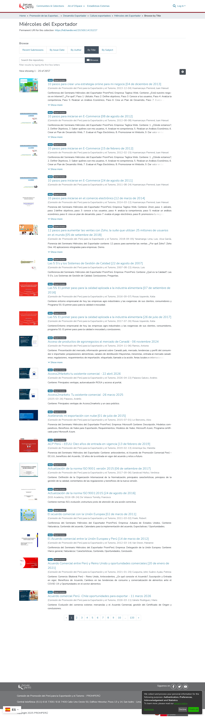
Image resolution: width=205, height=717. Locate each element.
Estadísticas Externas (98, 6)
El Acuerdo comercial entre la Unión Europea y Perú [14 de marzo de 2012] (98, 539)
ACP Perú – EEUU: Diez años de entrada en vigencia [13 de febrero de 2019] (99, 444)
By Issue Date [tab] (57, 50)
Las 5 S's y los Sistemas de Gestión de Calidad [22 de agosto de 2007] (95, 263)
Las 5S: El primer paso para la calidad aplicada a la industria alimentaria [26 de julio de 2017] (109, 317)
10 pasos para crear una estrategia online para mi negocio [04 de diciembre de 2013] (104, 84)
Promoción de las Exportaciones (44, 15)
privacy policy (180, 703)
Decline (182, 709)
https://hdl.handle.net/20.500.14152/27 (76, 30)
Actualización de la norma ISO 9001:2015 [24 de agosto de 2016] (92, 493)
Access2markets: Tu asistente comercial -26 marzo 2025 (85, 395)
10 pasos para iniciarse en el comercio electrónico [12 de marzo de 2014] (96, 198)
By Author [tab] (76, 50)
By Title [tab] (91, 50)
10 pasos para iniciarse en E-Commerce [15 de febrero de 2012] (90, 148)
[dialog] (172, 702)
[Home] (26, 6)
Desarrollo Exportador (74, 15)
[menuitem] (76, 6)
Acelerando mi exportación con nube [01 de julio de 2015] (87, 416)
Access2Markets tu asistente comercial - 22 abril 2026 (84, 374)
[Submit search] (174, 6)
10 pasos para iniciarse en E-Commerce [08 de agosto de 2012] (90, 116)
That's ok (193, 709)
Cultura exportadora (100, 15)
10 (119, 617)
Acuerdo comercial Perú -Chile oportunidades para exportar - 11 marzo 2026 (99, 596)
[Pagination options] (182, 72)
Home (22, 15)
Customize (149, 709)
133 (132, 617)
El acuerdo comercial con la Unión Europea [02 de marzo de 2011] (92, 514)
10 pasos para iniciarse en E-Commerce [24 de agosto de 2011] (90, 180)
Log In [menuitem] (180, 6)
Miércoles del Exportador (127, 15)
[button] (55, 105)
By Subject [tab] (107, 50)
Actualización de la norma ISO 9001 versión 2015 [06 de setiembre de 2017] (99, 468)
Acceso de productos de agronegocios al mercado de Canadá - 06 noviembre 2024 (103, 342)
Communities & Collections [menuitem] (50, 6)
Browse (93, 60)
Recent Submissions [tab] (33, 50)
